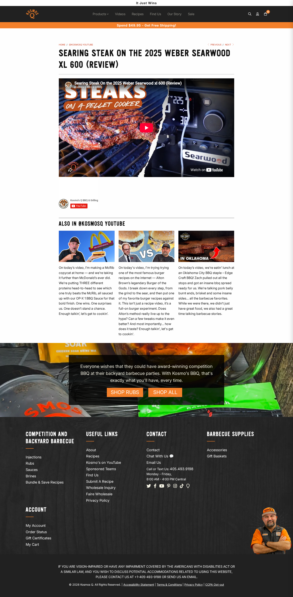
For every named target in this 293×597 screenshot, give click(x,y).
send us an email (182, 577)
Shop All (165, 392)
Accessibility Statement (138, 584)
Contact (153, 450)
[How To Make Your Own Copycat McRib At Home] (87, 246)
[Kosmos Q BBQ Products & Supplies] (32, 14)
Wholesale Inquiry (101, 488)
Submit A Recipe (99, 481)
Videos (120, 14)
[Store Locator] (188, 486)
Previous (215, 44)
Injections (33, 457)
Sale (191, 14)
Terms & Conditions (169, 584)
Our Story (174, 14)
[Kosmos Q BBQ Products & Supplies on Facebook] (155, 486)
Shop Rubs (125, 392)
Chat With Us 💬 (160, 456)
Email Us (153, 462)
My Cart (32, 544)
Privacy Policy (97, 500)
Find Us (155, 14)
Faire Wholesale (99, 494)
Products (100, 14)
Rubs (30, 463)
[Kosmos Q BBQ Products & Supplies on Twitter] (148, 486)
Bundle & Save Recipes (45, 482)
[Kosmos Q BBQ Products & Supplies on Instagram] (175, 486)
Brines (31, 476)
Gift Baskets (217, 456)
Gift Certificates (38, 538)
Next (228, 44)
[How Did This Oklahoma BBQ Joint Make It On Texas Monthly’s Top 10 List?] (206, 246)
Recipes (138, 14)
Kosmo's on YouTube (103, 462)
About (91, 450)
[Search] (249, 14)
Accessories (217, 450)
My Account (36, 525)
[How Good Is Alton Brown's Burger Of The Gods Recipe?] (146, 246)
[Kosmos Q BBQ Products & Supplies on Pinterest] (168, 486)
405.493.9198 (181, 469)
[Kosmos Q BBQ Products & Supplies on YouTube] (161, 486)
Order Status (36, 532)
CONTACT (156, 434)
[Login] (257, 14)
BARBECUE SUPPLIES (230, 434)
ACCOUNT (36, 510)
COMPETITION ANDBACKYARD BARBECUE (50, 437)
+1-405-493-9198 (148, 577)
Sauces (32, 470)
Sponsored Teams (101, 469)
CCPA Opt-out (214, 584)
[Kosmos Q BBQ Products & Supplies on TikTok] (182, 486)
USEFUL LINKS (102, 434)
